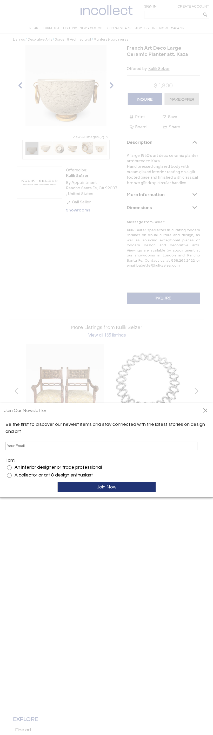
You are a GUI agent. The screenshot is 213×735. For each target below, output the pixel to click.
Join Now (106, 487)
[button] (205, 410)
